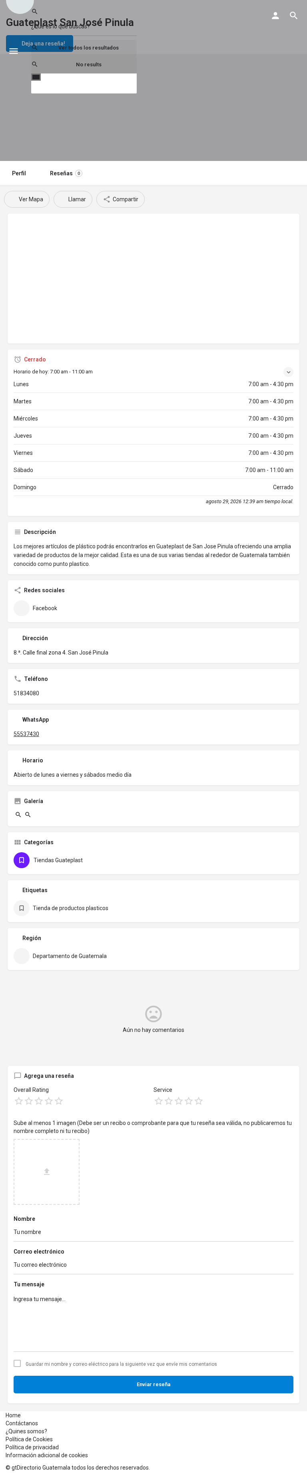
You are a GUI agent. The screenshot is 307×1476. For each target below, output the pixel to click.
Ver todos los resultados (88, 48)
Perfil (19, 173)
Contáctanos (22, 1423)
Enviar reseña (153, 1384)
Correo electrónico (39, 1251)
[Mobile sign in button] (275, 15)
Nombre (24, 1219)
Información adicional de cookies (47, 1455)
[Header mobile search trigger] (294, 15)
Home (13, 1415)
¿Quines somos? (26, 1431)
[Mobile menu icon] (13, 51)
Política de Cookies (29, 1439)
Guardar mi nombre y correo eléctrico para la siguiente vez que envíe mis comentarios (121, 1364)
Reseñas (65, 173)
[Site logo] (24, 51)
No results (89, 64)
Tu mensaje (29, 1284)
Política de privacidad (32, 1447)
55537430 (26, 734)
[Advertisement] (153, 281)
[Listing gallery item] (18, 816)
